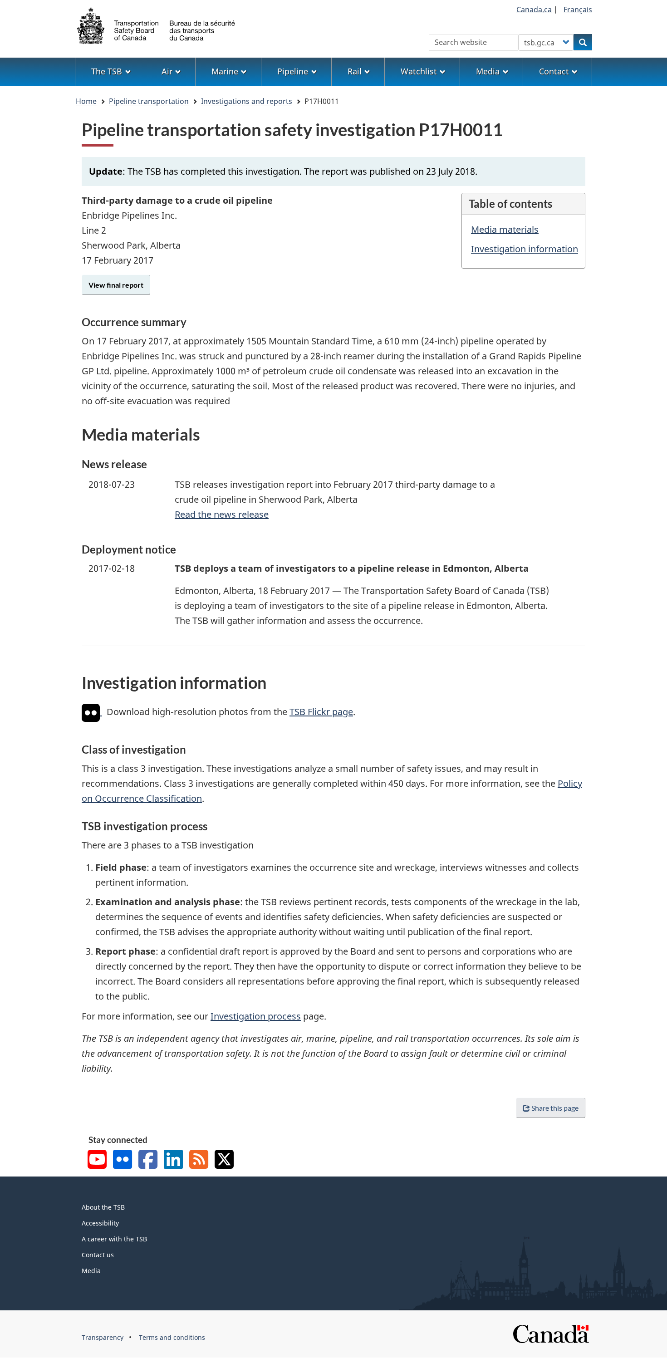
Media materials (505, 229)
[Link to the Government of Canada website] (551, 1333)
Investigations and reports (246, 101)
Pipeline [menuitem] (292, 71)
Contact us (98, 1254)
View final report (115, 284)
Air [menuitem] (167, 71)
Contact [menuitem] (554, 71)
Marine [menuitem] (224, 71)
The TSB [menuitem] (106, 71)
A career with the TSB (114, 1239)
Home (86, 101)
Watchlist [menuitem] (419, 71)
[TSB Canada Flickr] (122, 1160)
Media (91, 1270)
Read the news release (222, 514)
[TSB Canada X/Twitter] (224, 1160)
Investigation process (256, 1016)
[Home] (156, 25)
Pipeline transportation (149, 101)
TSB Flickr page (321, 712)
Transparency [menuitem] (102, 1337)
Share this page (555, 1107)
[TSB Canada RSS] (198, 1160)
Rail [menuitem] (355, 71)
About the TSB (103, 1207)
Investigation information (524, 249)
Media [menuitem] (488, 71)
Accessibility (100, 1223)
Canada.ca (534, 10)
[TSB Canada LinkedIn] (173, 1160)
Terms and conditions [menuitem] (172, 1337)
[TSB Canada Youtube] (97, 1160)
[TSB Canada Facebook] (147, 1160)
